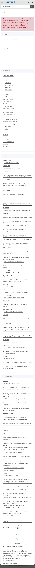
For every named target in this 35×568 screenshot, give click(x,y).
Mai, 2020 (5, 199)
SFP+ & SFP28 (8, 90)
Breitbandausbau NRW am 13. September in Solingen (15, 305)
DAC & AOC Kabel (8, 99)
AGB (4, 60)
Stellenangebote (7, 45)
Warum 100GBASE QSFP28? (11, 162)
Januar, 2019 (6, 270)
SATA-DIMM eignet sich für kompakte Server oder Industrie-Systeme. (16, 367)
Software (5, 144)
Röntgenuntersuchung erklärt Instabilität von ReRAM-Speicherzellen (15, 352)
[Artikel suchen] (32, 6)
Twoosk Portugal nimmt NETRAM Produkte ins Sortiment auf (15, 195)
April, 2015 (6, 339)
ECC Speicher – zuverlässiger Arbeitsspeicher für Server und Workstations (16, 244)
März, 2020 (6, 213)
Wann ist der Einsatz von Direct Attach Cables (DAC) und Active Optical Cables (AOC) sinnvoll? (17, 176)
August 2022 (6, 190)
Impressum (6, 563)
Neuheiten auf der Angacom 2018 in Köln (15, 287)
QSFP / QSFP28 (9, 85)
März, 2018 (6, 290)
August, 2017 (6, 300)
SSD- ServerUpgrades (9, 114)
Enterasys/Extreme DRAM (10, 119)
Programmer (6, 146)
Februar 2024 (6, 165)
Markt (4, 433)
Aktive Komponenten (8, 108)
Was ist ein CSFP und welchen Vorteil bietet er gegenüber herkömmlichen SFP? (15, 280)
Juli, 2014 (5, 356)
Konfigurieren (18, 539)
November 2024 (7, 160)
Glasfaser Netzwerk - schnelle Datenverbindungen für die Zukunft (17, 222)
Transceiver (6, 78)
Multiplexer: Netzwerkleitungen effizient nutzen (17, 225)
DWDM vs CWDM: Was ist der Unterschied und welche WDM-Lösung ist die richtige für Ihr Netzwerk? (16, 185)
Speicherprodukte (8, 413)
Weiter (18, 534)
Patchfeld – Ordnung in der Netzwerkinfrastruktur (17, 239)
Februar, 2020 (7, 248)
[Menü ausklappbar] (2, 1)
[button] (28, 2)
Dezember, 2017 (7, 295)
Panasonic (8, 131)
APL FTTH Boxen (7, 106)
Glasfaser (5, 381)
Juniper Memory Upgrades (10, 121)
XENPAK (7, 94)
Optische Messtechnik (9, 137)
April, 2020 (6, 208)
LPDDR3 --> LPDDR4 (9, 358)
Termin (5, 51)
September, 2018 (7, 276)
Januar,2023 (6, 180)
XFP (6, 97)
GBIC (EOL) (8, 82)
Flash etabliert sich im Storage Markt (14, 297)
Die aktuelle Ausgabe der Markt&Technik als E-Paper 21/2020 (17, 204)
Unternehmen (7, 57)
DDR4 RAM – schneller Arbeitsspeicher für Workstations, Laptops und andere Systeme (15, 236)
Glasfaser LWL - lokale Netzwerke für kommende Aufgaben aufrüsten (16, 258)
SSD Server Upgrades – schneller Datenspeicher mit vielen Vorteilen (17, 252)
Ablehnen (18, 543)
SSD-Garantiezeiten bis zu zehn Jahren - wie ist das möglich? (17, 319)
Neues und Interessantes (10, 39)
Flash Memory (7, 117)
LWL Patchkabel (7, 101)
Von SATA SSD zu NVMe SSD (11, 273)
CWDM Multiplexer (8, 104)
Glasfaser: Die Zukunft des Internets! (14, 342)
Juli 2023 (5, 171)
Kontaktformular (7, 42)
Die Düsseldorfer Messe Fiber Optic (13, 311)
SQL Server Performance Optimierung (14, 261)
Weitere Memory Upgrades (10, 124)
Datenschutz (13, 563)
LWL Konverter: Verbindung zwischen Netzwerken (17, 210)
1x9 (6, 80)
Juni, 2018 (5, 284)
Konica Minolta (9, 126)
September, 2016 (7, 309)
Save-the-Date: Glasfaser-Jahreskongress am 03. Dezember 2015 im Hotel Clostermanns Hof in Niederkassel (16, 329)
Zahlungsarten (7, 48)
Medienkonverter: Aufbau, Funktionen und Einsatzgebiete (14, 230)
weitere (7, 139)
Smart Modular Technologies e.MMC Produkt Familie (17, 362)
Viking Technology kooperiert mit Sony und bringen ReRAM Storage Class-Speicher (17, 335)
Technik (5, 473)
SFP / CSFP (8, 87)
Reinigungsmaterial (8, 141)
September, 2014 (7, 345)
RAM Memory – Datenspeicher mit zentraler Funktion (15, 266)
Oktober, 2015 (7, 323)
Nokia (6, 128)
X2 (5, 92)
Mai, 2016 (5, 314)
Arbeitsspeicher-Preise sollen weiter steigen (16, 292)
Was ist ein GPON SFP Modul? (12, 168)
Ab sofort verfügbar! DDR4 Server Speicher (15, 347)
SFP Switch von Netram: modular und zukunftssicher (17, 217)
